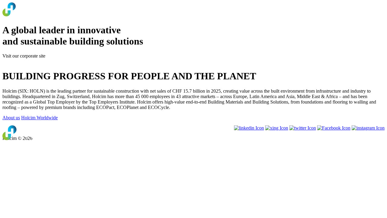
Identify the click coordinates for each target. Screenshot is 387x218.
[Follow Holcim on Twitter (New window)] (302, 127)
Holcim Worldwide (39, 117)
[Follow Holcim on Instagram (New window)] (368, 127)
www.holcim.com (19, 61)
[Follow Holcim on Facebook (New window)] (333, 127)
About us (11, 117)
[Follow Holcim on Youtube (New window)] (276, 127)
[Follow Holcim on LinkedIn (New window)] (249, 127)
